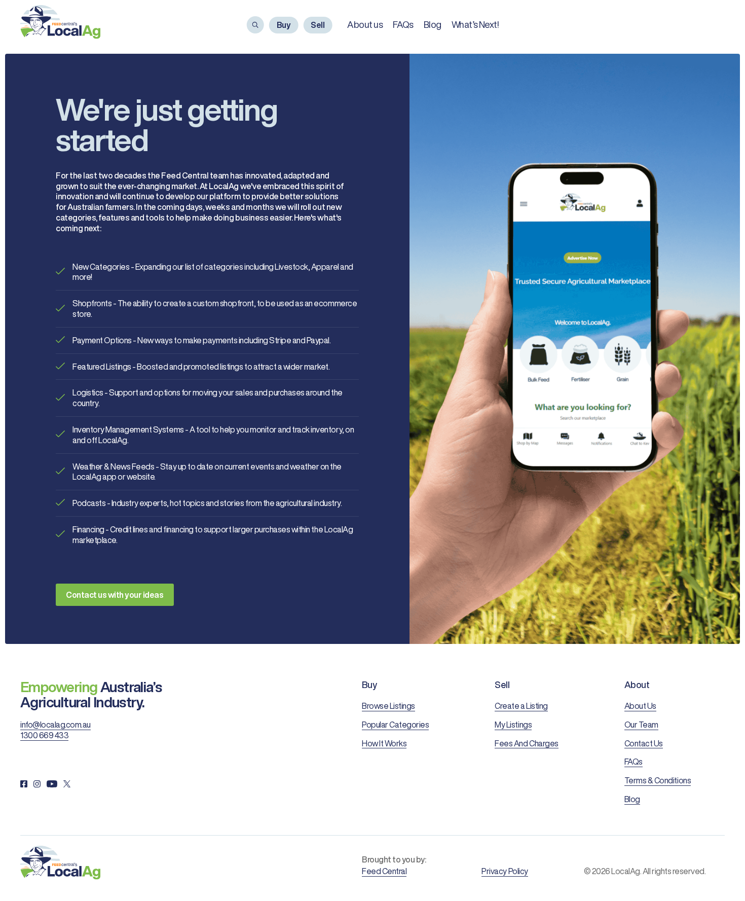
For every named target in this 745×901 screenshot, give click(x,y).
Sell (317, 25)
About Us (640, 706)
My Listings (513, 724)
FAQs (403, 24)
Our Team (641, 724)
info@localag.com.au (55, 724)
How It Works (384, 743)
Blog (432, 24)
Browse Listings (388, 706)
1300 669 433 (44, 735)
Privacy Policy (504, 871)
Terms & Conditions (657, 780)
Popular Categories (395, 724)
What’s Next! (475, 24)
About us (365, 24)
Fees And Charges (526, 743)
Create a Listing (521, 706)
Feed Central (384, 871)
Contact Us (643, 743)
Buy (284, 25)
